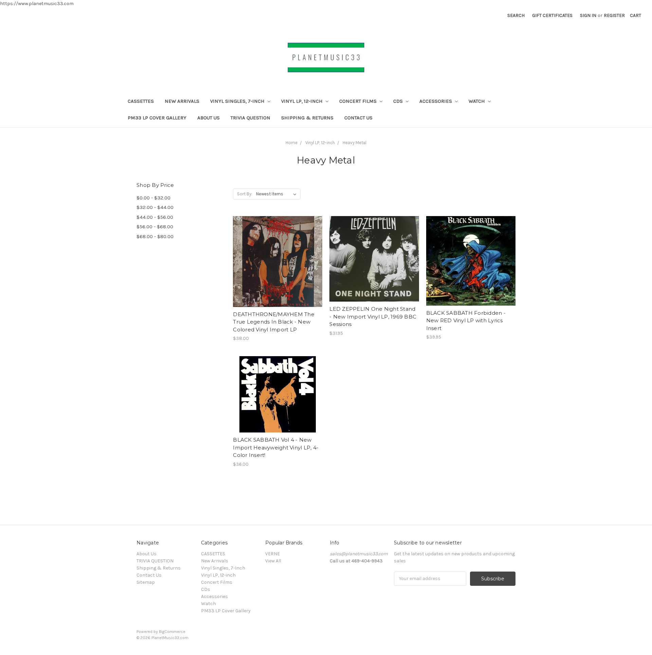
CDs (398, 101)
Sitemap (146, 582)
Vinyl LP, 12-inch (302, 101)
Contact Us (358, 118)
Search (516, 15)
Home (291, 142)
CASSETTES (141, 101)
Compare (275, 262)
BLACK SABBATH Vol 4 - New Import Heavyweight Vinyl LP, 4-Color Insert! (276, 447)
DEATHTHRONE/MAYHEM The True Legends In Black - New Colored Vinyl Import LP (273, 322)
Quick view (278, 249)
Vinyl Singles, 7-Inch (238, 101)
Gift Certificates (552, 15)
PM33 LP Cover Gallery (157, 118)
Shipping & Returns (307, 118)
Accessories (436, 101)
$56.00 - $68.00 (155, 227)
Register (614, 15)
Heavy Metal (354, 142)
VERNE (272, 554)
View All (273, 561)
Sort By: (244, 193)
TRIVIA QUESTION (250, 118)
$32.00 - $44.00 (155, 207)
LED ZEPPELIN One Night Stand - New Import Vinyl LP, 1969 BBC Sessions (372, 316)
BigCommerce (172, 631)
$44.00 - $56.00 (155, 217)
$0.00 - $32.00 (153, 198)
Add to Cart (277, 273)
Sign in (588, 15)
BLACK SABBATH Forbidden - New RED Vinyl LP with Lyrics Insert (466, 320)
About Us (208, 118)
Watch (477, 101)
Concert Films (358, 101)
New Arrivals (182, 101)
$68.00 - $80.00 (155, 236)
